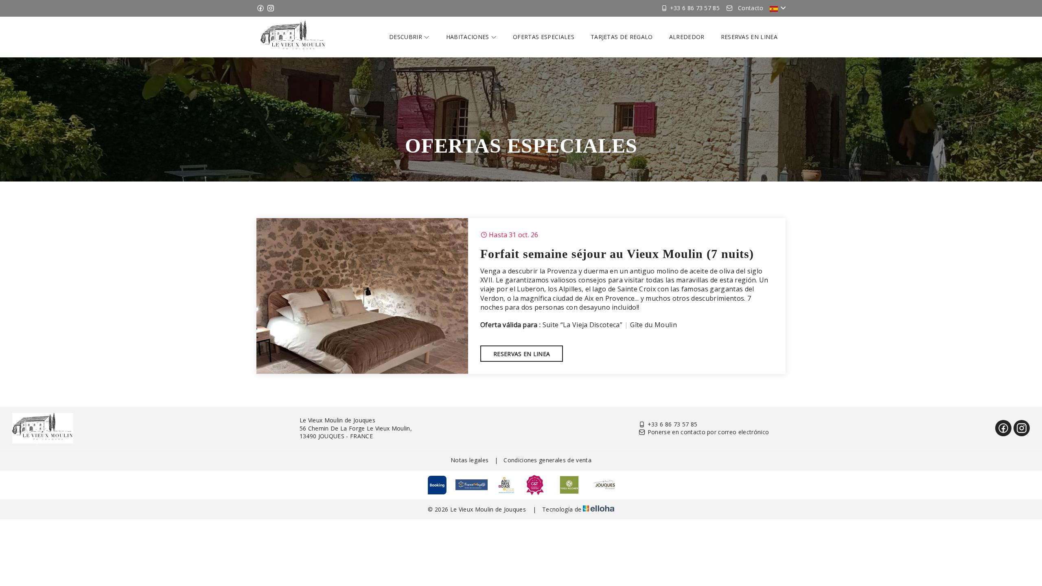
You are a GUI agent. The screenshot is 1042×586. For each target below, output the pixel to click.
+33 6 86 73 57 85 (672, 424)
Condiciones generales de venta (547, 460)
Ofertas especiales (543, 37)
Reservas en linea (749, 37)
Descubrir (406, 37)
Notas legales (469, 460)
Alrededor (687, 37)
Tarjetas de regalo (622, 37)
